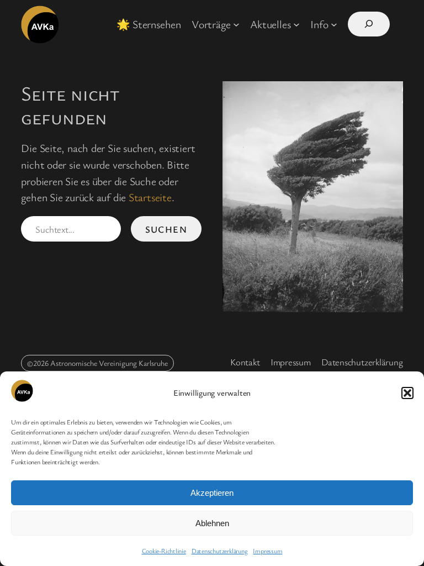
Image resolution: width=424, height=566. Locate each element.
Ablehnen (212, 523)
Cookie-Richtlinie (164, 550)
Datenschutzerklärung (220, 550)
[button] (407, 393)
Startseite (150, 197)
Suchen (166, 229)
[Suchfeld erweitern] (368, 24)
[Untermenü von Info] (334, 24)
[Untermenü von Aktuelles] (296, 24)
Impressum (267, 550)
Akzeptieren (212, 492)
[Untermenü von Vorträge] (236, 24)
